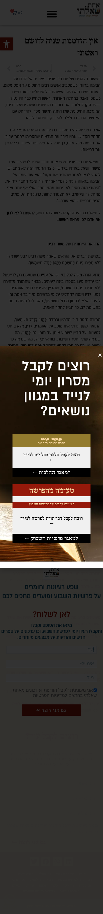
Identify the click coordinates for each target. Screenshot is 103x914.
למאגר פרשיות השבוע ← (51, 538)
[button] (100, 355)
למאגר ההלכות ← (51, 472)
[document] (51, 457)
